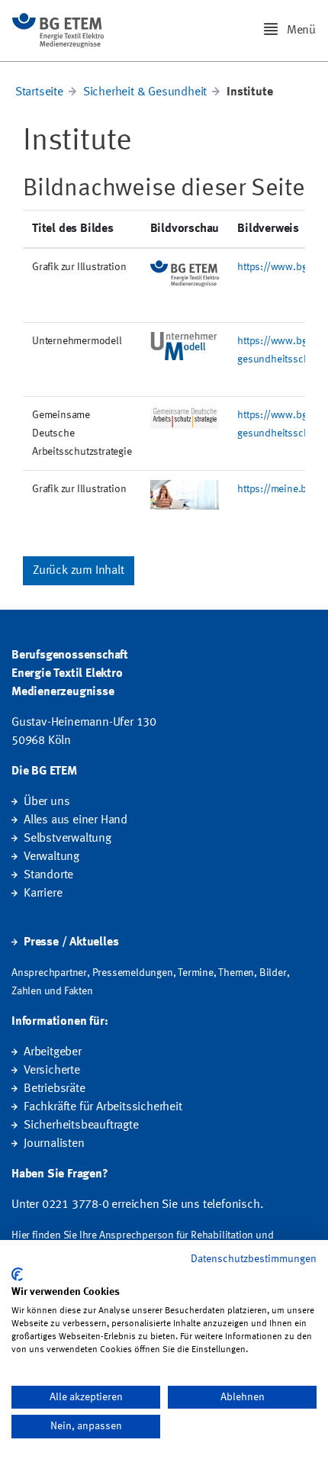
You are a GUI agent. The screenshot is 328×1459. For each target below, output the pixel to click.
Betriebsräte (54, 1089)
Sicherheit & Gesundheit (145, 92)
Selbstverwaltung (67, 839)
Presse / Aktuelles (71, 942)
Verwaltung (51, 857)
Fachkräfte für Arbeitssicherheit (103, 1107)
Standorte (48, 875)
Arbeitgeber (53, 1052)
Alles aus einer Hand (75, 820)
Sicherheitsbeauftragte (81, 1125)
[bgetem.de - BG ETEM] (58, 30)
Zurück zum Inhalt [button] (78, 571)
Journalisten (54, 1144)
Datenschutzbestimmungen (254, 1259)
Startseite (39, 92)
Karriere (43, 893)
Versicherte (52, 1070)
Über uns (46, 802)
